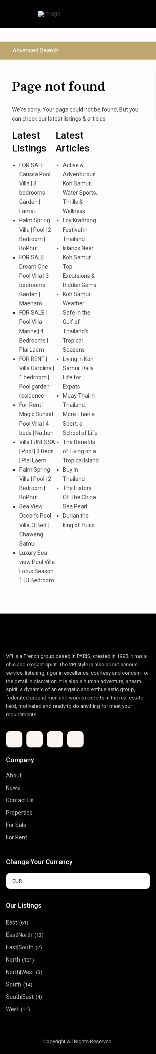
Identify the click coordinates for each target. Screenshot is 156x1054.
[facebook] (14, 739)
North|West (20, 972)
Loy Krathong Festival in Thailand (79, 229)
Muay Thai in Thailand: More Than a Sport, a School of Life (80, 414)
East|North (19, 935)
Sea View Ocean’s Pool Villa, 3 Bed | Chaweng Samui (35, 524)
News (13, 788)
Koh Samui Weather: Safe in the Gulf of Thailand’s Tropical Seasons (76, 322)
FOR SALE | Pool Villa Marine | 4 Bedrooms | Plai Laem (33, 331)
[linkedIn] (55, 739)
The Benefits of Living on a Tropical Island (81, 451)
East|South (20, 947)
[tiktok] (34, 739)
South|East (20, 997)
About (14, 775)
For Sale (16, 825)
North (13, 959)
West (12, 1009)
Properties (19, 812)
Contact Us (20, 800)
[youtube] (75, 739)
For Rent (16, 837)
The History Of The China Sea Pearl (79, 497)
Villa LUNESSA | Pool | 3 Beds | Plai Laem (37, 451)
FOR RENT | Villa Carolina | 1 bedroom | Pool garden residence (36, 377)
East (11, 922)
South (13, 984)
